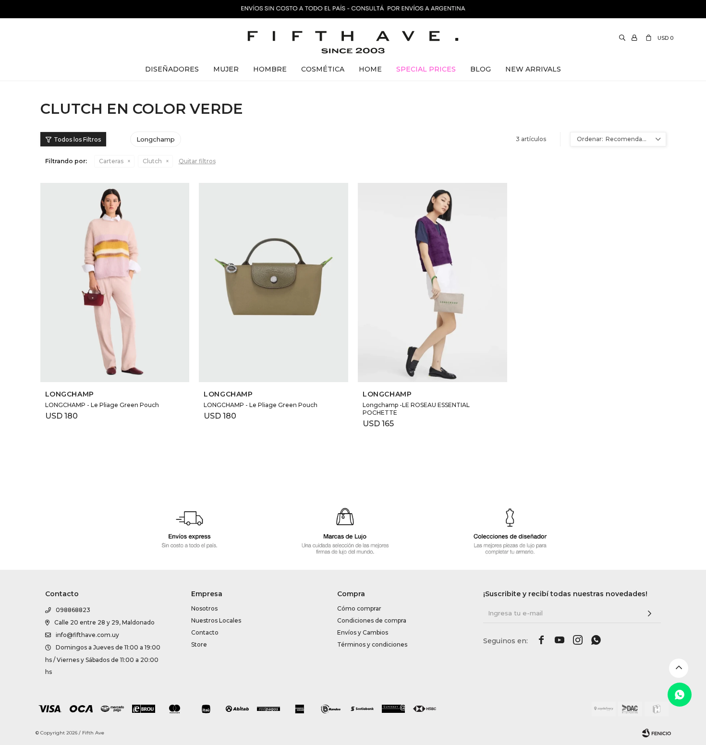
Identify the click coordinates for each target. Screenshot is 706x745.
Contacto (205, 632)
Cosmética (322, 69)
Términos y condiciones (372, 644)
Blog (480, 69)
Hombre (270, 69)
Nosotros (204, 608)
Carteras (111, 161)
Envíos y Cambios (362, 632)
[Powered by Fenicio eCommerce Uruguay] (656, 733)
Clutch (152, 161)
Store (199, 644)
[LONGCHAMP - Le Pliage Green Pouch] (115, 282)
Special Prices (426, 69)
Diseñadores (172, 69)
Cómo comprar (359, 608)
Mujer (226, 69)
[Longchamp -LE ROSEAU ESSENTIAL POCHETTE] (432, 282)
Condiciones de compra (371, 620)
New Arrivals (533, 69)
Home (370, 69)
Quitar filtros (197, 161)
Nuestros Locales (216, 620)
